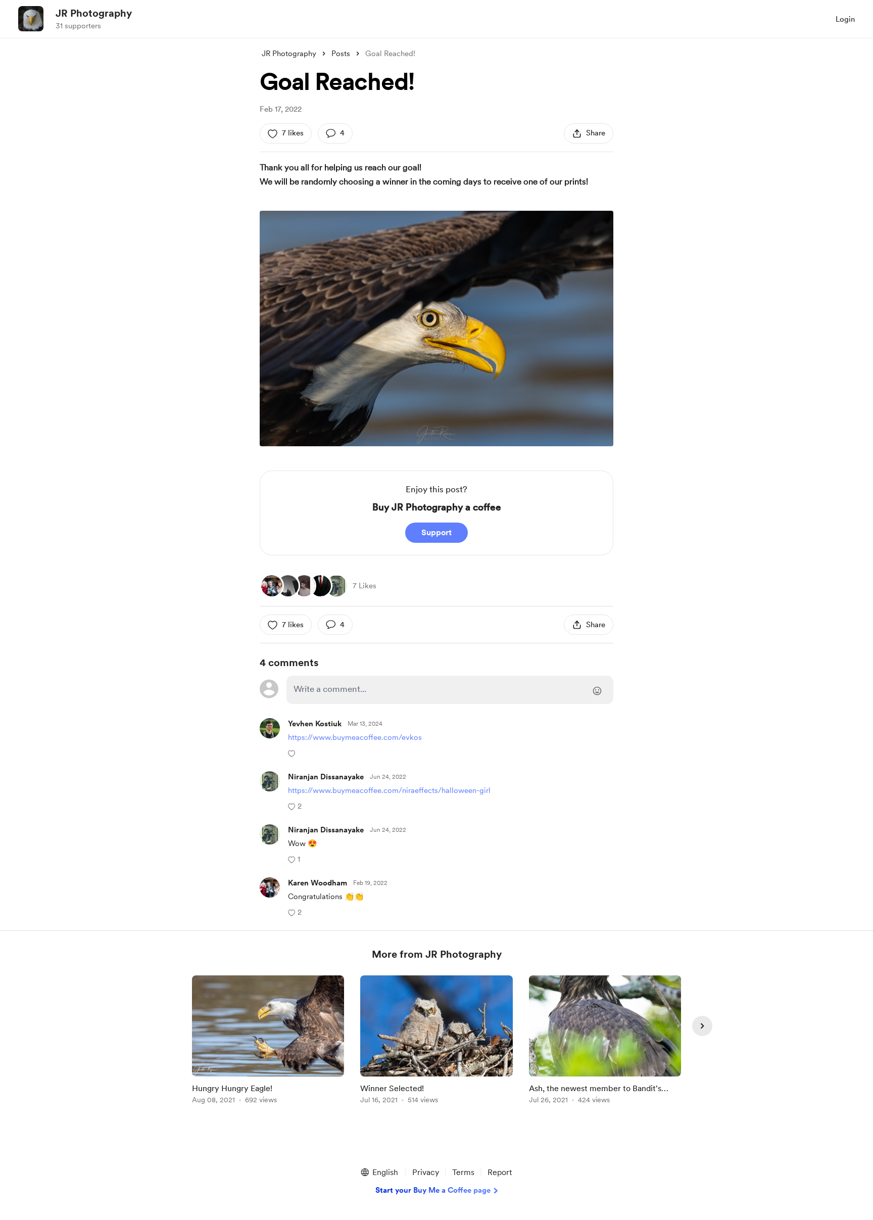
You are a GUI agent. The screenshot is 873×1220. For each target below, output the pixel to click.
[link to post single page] (268, 1041)
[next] (702, 1026)
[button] (293, 753)
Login (845, 19)
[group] (268, 1041)
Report (500, 1172)
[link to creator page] (271, 585)
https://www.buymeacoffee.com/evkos (355, 737)
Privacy (425, 1172)
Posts (340, 53)
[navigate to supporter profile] (315, 724)
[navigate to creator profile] (30, 18)
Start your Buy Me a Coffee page (433, 1190)
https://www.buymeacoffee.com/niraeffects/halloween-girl (389, 790)
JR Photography (94, 13)
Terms (463, 1172)
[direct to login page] (449, 690)
